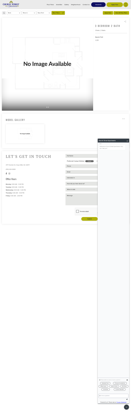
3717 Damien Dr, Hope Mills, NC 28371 (18, 165)
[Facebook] (6, 173)
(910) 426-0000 (11, 169)
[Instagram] (9, 173)
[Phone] (125, 4)
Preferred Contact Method (75, 161)
